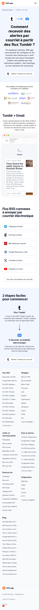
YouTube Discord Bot (28, 456)
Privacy (4, 604)
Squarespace (25, 399)
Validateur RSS (7, 491)
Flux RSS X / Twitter (8, 399)
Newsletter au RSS (8, 451)
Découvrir (5, 480)
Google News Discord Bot (29, 467)
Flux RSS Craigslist (8, 395)
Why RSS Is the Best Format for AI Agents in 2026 (10, 559)
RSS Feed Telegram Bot (29, 444)
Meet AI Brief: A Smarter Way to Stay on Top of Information (10, 563)
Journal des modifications (10, 506)
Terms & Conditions (8, 599)
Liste (22, 392)
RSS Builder (6, 440)
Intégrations (26, 477)
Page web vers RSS (9, 377)
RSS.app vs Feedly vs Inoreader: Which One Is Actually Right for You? (10, 551)
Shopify (23, 395)
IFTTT (23, 496)
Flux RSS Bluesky (8, 422)
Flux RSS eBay (7, 418)
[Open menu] (35, 3)
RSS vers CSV (7, 466)
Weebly (23, 403)
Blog (4, 518)
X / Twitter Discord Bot (28, 452)
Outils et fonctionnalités (9, 434)
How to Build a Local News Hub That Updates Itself (10, 529)
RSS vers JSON (7, 462)
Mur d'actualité (26, 380)
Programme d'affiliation (10, 499)
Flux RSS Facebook (8, 414)
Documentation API (8, 503)
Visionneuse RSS (8, 484)
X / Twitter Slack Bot (28, 459)
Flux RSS (6, 373)
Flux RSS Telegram (8, 410)
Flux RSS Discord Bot (28, 448)
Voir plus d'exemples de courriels (19, 279)
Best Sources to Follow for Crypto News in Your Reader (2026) (10, 525)
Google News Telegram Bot (29, 441)
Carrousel (24, 388)
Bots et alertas (7, 443)
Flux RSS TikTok (7, 388)
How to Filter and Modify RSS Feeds (10, 566)
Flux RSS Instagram (8, 384)
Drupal (23, 410)
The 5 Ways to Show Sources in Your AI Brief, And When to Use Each (10, 544)
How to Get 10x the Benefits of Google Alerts (10, 540)
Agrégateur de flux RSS (10, 458)
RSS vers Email (7, 10)
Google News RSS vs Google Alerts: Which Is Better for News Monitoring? (10, 537)
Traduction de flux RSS (10, 455)
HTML (23, 414)
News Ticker (25, 384)
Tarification (6, 476)
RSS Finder (6, 488)
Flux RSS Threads (8, 392)
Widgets (25, 373)
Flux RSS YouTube (8, 407)
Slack (23, 489)
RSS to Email (6, 447)
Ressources (7, 472)
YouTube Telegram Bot (28, 437)
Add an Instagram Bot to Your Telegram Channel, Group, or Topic (10, 570)
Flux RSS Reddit (7, 403)
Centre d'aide (7, 510)
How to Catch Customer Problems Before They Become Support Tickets (10, 533)
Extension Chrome (8, 495)
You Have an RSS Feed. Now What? (10, 555)
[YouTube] (3, 606)
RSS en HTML (25, 377)
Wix (22, 418)
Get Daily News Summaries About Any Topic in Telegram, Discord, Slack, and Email (10, 522)
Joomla (23, 492)
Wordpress (24, 407)
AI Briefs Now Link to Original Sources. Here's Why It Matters (10, 548)
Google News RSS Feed (10, 380)
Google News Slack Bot (29, 463)
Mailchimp (24, 481)
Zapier (23, 485)
